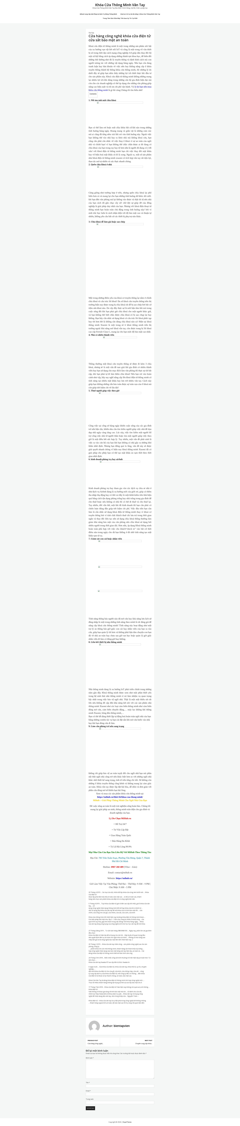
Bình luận (90, 1058)
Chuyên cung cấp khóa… (143, 1043)
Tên (88, 1083)
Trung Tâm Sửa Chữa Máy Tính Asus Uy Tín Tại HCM (120, 18)
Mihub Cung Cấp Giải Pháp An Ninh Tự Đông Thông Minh (98, 14)
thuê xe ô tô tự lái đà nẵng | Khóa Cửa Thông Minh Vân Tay (140, 14)
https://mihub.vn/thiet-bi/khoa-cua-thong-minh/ (120, 797)
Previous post (93, 1040)
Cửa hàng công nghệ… (95, 1043)
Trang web (89, 1099)
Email (88, 1091)
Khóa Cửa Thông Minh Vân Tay (120, 5)
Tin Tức (91, 33)
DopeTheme (127, 1122)
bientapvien (122, 1026)
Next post (148, 1040)
